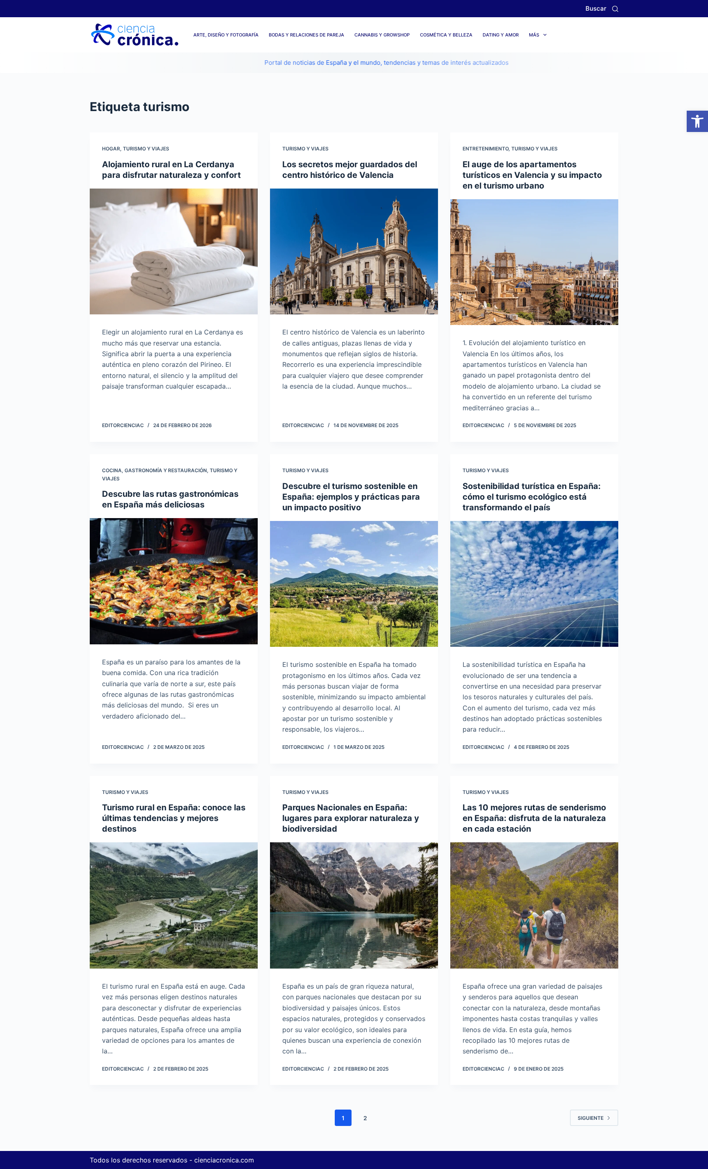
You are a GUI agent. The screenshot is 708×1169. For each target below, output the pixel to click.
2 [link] (365, 1117)
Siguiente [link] (591, 1118)
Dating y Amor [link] (501, 35)
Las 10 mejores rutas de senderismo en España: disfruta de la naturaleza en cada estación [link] (534, 818)
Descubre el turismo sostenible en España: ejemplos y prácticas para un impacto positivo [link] (351, 496)
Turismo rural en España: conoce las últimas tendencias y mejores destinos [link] (173, 818)
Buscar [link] (595, 8)
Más (534, 35)
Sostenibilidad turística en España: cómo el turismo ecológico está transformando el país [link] (532, 496)
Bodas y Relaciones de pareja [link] (306, 35)
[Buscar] (615, 9)
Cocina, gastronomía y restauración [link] (154, 470)
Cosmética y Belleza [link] (446, 35)
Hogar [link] (111, 149)
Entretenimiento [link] (485, 149)
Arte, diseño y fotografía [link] (226, 35)
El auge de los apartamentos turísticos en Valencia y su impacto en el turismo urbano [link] (532, 175)
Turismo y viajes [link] (146, 149)
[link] (697, 121)
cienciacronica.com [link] (224, 1160)
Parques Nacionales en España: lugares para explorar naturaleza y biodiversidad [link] (350, 818)
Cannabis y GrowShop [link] (382, 35)
